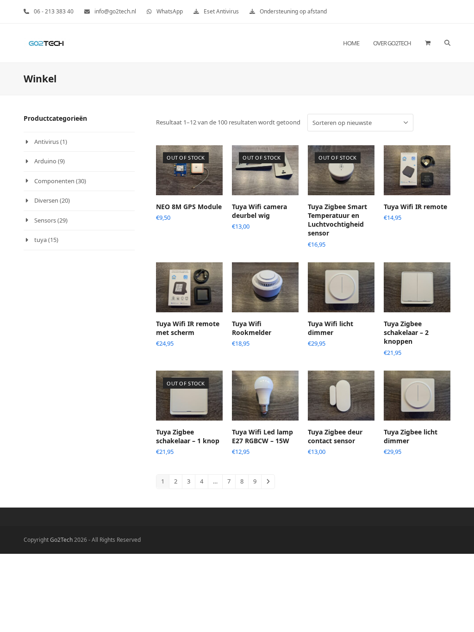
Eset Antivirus (221, 11)
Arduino (45, 161)
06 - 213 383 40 (54, 11)
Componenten (54, 181)
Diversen (46, 200)
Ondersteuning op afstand (293, 11)
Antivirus (46, 141)
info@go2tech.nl (115, 11)
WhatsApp (169, 11)
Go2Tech (61, 540)
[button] (427, 43)
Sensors (45, 220)
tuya (40, 239)
